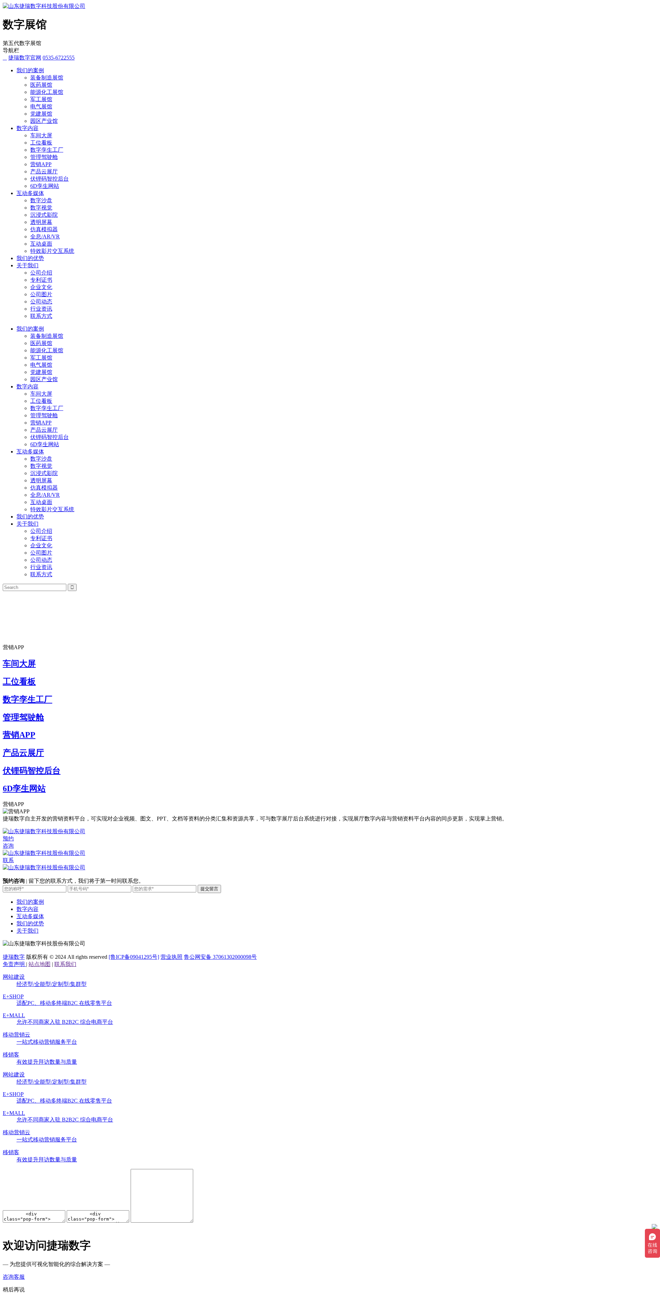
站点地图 (40, 964)
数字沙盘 (41, 200)
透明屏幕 (41, 222)
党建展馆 (41, 114)
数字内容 (27, 128)
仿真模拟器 (44, 229)
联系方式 (41, 316)
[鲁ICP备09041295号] (134, 957)
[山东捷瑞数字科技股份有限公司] (44, 6)
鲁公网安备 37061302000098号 (220, 957)
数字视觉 (41, 208)
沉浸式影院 (44, 215)
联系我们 (65, 964)
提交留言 (209, 888)
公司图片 (41, 294)
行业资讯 (41, 309)
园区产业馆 (44, 121)
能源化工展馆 (46, 92)
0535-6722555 (59, 58)
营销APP (41, 164)
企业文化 (41, 287)
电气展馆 (41, 106)
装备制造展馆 (46, 77)
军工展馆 (41, 99)
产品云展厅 (44, 171)
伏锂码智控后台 (49, 179)
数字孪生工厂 (46, 150)
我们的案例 (30, 70)
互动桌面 (41, 244)
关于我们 (27, 265)
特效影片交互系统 (52, 251)
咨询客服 (14, 1277)
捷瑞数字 (14, 957)
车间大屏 (41, 135)
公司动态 (41, 301)
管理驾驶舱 (44, 157)
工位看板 (41, 143)
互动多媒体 (30, 193)
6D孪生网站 (44, 186)
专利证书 (41, 280)
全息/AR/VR (45, 236)
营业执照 (172, 957)
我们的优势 (30, 258)
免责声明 (14, 964)
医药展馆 (41, 85)
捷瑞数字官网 (24, 58)
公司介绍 (41, 273)
